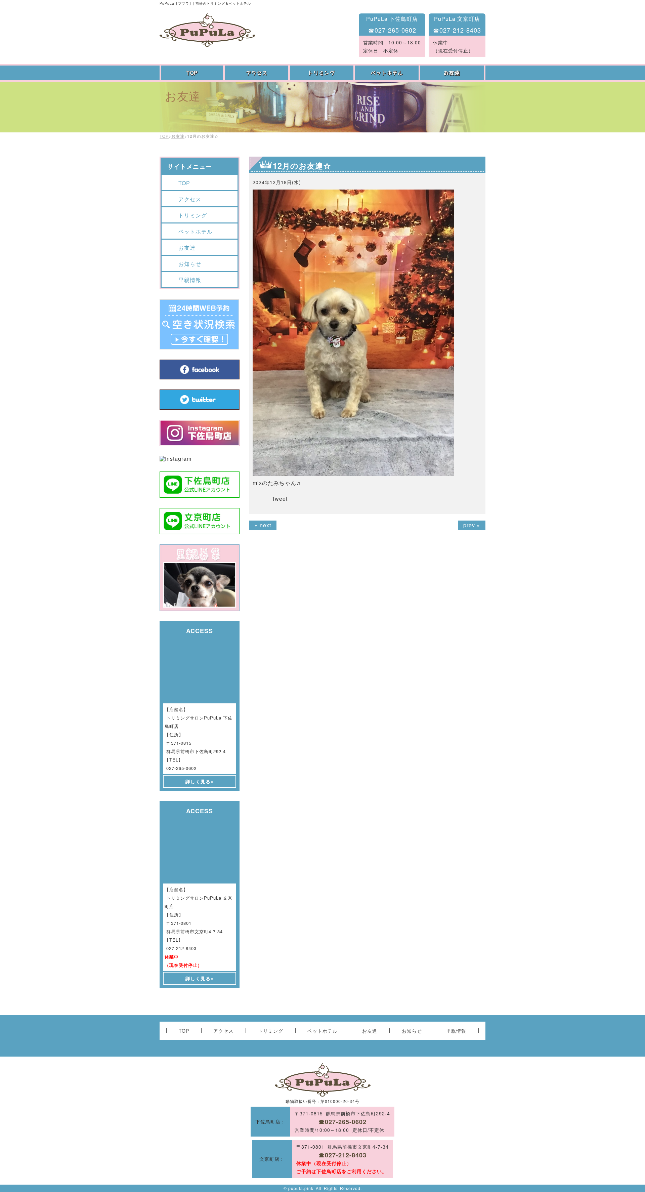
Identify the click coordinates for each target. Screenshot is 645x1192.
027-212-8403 (181, 948)
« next (263, 525)
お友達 (452, 73)
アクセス (257, 73)
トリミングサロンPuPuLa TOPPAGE (207, 30)
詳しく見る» (199, 781)
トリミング (322, 73)
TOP (192, 73)
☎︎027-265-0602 (392, 30)
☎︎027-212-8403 (457, 30)
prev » (471, 525)
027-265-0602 (181, 768)
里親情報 (189, 280)
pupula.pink (300, 1188)
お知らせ (189, 264)
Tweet (280, 498)
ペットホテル (387, 73)
